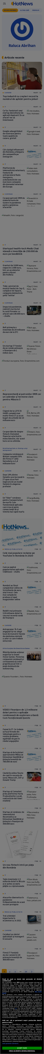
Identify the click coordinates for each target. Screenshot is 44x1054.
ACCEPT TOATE (22, 1048)
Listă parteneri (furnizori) (10, 1043)
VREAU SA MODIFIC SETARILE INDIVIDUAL (22, 1051)
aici (16, 1008)
